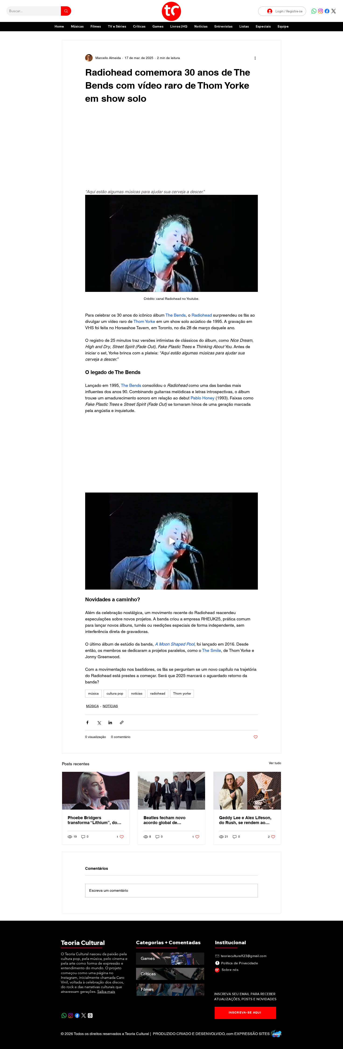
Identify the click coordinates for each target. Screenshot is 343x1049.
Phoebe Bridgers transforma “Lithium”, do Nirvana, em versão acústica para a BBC (92, 820)
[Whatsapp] (314, 11)
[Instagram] (320, 11)
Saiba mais (106, 991)
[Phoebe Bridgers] (96, 791)
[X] (333, 11)
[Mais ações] (255, 58)
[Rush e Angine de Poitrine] (247, 791)
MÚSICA (92, 706)
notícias (136, 693)
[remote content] (171, 149)
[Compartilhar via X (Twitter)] (99, 722)
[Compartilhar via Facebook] (87, 722)
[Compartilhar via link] (121, 722)
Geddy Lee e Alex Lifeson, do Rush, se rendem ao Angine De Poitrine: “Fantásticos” (245, 820)
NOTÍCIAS (110, 706)
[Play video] (171, 541)
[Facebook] (327, 11)
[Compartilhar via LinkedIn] (110, 722)
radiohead (157, 693)
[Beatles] (171, 791)
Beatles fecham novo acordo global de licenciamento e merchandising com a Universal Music (165, 820)
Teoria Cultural (83, 943)
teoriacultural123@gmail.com (243, 956)
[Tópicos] (90, 1015)
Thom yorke (182, 693)
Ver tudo (275, 763)
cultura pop (115, 693)
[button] (263, 26)
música (93, 693)
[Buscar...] (66, 11)
